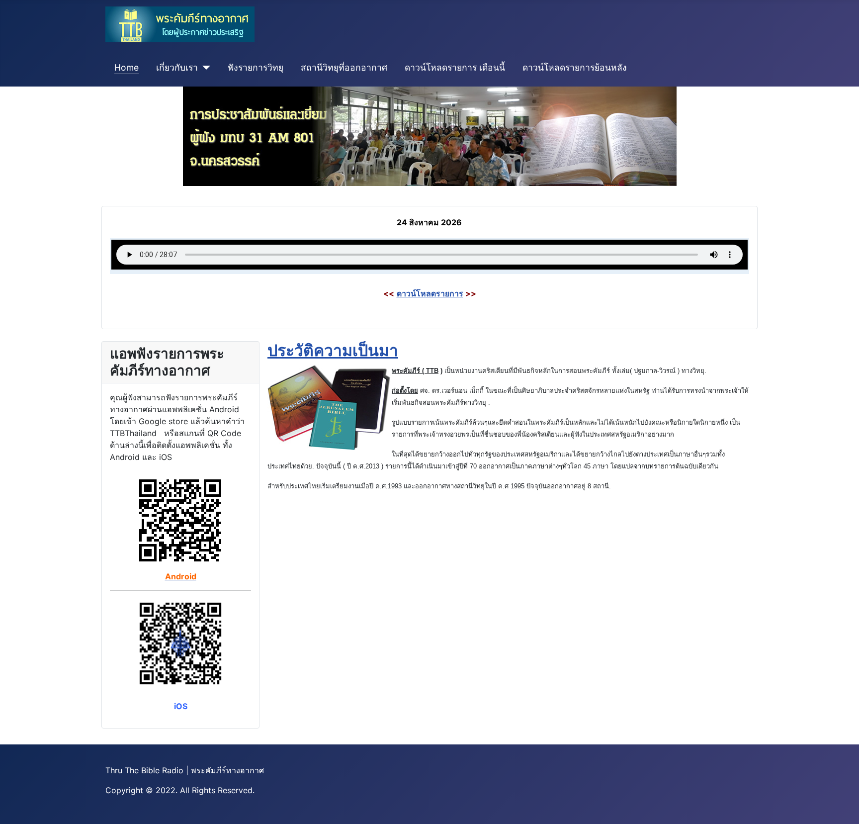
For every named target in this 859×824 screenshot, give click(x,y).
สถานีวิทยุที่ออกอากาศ (344, 67)
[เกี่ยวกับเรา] (204, 67)
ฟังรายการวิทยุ (255, 67)
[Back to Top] (841, 805)
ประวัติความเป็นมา (332, 350)
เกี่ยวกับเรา (177, 67)
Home (126, 67)
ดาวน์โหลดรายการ (430, 293)
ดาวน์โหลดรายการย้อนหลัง (574, 67)
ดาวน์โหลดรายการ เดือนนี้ (455, 67)
